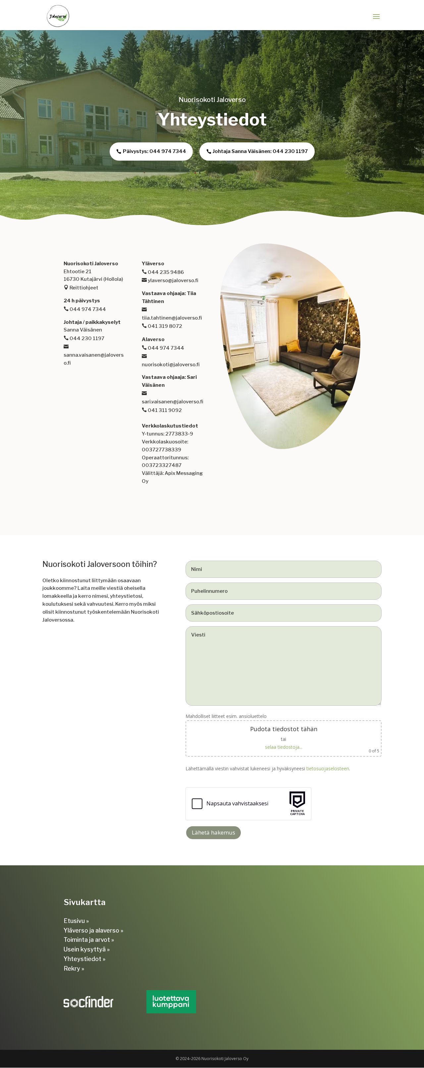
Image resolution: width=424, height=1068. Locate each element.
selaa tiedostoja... (283, 747)
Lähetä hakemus (213, 832)
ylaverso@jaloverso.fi (172, 280)
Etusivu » (76, 920)
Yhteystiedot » (84, 958)
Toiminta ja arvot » (89, 939)
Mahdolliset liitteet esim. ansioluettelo (282, 733)
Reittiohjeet (83, 288)
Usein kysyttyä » (87, 949)
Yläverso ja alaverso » (93, 930)
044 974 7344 (87, 309)
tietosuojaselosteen (327, 768)
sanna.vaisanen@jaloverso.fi (94, 359)
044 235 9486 (165, 272)
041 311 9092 (164, 410)
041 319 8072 (164, 326)
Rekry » (74, 968)
